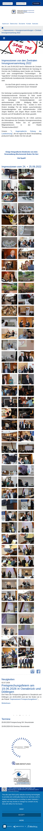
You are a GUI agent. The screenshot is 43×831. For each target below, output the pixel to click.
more (21, 820)
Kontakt (28, 23)
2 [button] (17, 715)
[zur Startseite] (2, 28)
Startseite (35, 23)
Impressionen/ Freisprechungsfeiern (23, 699)
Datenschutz (14, 23)
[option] (21, 48)
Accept (21, 815)
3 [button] (20, 715)
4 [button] (23, 715)
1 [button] (14, 715)
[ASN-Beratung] (21, 762)
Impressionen (9, 30)
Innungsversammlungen (24, 30)
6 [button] (29, 715)
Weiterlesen (6, 708)
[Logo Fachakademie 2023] (21, 777)
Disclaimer (22, 23)
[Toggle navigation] (4, 38)
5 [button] (26, 715)
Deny (21, 809)
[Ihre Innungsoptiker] (21, 747)
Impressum (5, 23)
